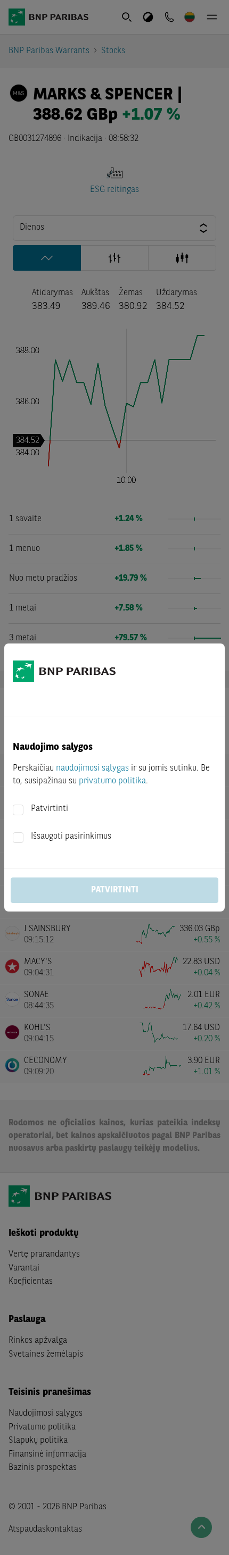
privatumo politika (112, 781)
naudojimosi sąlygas (92, 768)
